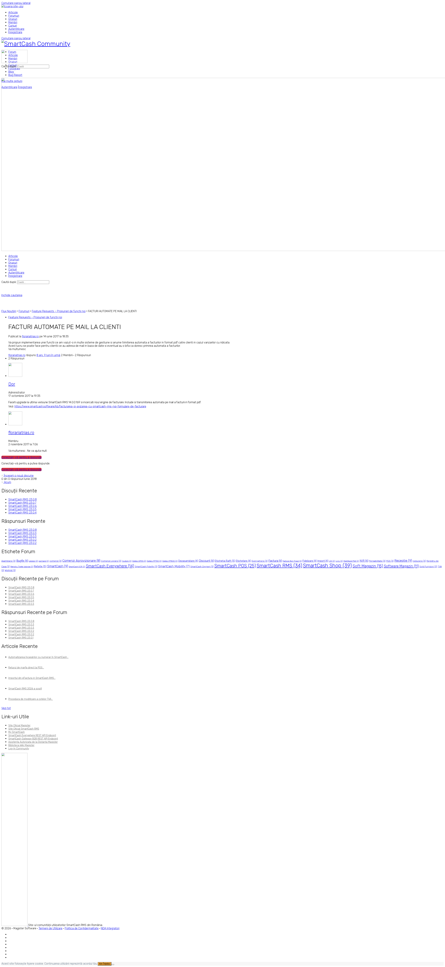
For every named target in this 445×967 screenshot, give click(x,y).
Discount (206, 560)
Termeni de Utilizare (50, 928)
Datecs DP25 (139, 561)
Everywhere (260, 561)
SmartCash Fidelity (146, 566)
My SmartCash (16, 732)
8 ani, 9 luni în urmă (48, 355)
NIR (364, 560)
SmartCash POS (235, 565)
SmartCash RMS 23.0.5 (22, 509)
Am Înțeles (104, 963)
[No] (112, 964)
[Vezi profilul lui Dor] (15, 375)
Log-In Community (18, 748)
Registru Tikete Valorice (21, 567)
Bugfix (22, 560)
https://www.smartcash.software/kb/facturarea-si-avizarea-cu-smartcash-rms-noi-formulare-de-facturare (80, 406)
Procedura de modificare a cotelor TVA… (30, 699)
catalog (33, 561)
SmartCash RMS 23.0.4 (22, 512)
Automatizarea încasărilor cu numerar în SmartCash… (38, 657)
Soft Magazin (368, 566)
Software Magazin (401, 566)
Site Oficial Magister (19, 725)
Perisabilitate (377, 561)
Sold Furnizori (428, 566)
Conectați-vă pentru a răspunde (21, 457)
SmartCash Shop (327, 565)
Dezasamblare (188, 560)
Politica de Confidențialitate (82, 928)
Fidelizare (309, 560)
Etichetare (243, 560)
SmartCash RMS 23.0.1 (20, 637)
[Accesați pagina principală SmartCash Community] (35, 43)
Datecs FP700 (154, 561)
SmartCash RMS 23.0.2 (22, 539)
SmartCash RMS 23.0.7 (22, 502)
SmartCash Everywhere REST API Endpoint (32, 735)
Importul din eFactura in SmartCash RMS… (31, 678)
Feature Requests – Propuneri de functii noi (59, 311)
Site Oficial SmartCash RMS (23, 728)
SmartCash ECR (77, 567)
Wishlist (10, 570)
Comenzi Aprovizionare (81, 561)
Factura (275, 560)
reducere (419, 561)
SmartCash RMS (279, 565)
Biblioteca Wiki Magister (21, 745)
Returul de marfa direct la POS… (26, 667)
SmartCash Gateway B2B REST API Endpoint (33, 738)
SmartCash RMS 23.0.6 (22, 506)
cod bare (44, 561)
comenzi (56, 561)
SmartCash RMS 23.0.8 (22, 499)
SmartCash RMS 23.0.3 (22, 533)
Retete (40, 566)
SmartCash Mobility (174, 566)
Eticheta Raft (225, 560)
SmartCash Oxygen (202, 566)
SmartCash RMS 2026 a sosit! (25, 688)
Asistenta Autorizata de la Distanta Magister (33, 742)
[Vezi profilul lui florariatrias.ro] (15, 424)
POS (390, 561)
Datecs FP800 (170, 561)
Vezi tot (6, 708)
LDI (332, 561)
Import (322, 560)
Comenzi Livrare (111, 561)
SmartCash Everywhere (110, 566)
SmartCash (57, 566)
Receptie (403, 561)
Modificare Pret (351, 561)
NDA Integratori (110, 928)
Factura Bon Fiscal (292, 561)
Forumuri (24, 311)
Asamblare (8, 561)
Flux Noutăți (8, 311)
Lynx (339, 561)
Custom (127, 561)
